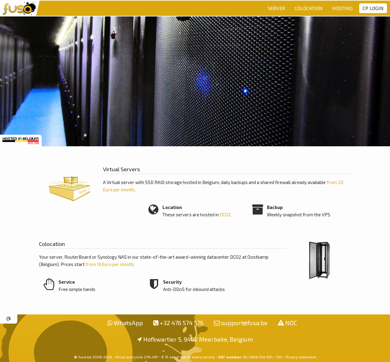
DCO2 (225, 214)
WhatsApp (128, 322)
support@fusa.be (244, 322)
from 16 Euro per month (109, 264)
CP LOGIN (373, 8)
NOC (291, 322)
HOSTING (342, 8)
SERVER (276, 8)
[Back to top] (8, 319)
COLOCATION (309, 8)
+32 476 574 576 (182, 322)
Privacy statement (301, 357)
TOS (279, 357)
